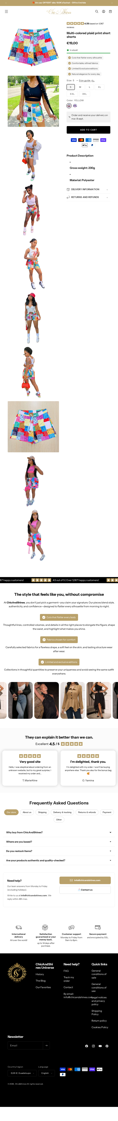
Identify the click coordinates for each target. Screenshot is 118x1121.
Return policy (99, 1020)
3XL (84, 94)
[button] (6, 11)
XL (99, 87)
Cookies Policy (100, 1027)
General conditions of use (99, 987)
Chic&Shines (20, 1084)
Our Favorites (43, 987)
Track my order (69, 979)
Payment (107, 812)
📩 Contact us (85, 889)
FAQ (66, 970)
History (40, 974)
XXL (72, 94)
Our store (11, 812)
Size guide (85, 80)
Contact (68, 987)
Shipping (42, 812)
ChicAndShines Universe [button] (45, 966)
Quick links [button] (99, 964)
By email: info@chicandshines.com (78, 995)
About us (27, 812)
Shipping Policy (97, 1012)
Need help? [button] (72, 964)
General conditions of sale (99, 974)
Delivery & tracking (62, 812)
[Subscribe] (46, 1045)
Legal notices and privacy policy (99, 1001)
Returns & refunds (87, 812)
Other (59, 819)
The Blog (41, 980)
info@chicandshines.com (87, 880)
